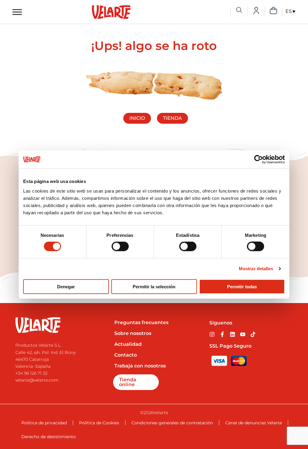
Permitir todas (242, 286)
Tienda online (127, 382)
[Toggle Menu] (17, 12)
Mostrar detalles (256, 268)
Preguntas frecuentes (141, 322)
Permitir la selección (154, 286)
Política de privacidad (44, 423)
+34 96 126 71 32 (31, 373)
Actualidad (128, 344)
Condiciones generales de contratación (172, 423)
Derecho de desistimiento (48, 436)
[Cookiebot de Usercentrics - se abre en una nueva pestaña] (258, 159)
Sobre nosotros (132, 333)
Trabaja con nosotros (140, 366)
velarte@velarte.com (36, 380)
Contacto (125, 355)
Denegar (66, 286)
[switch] (120, 246)
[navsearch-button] (239, 10)
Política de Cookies (99, 423)
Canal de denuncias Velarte (253, 423)
